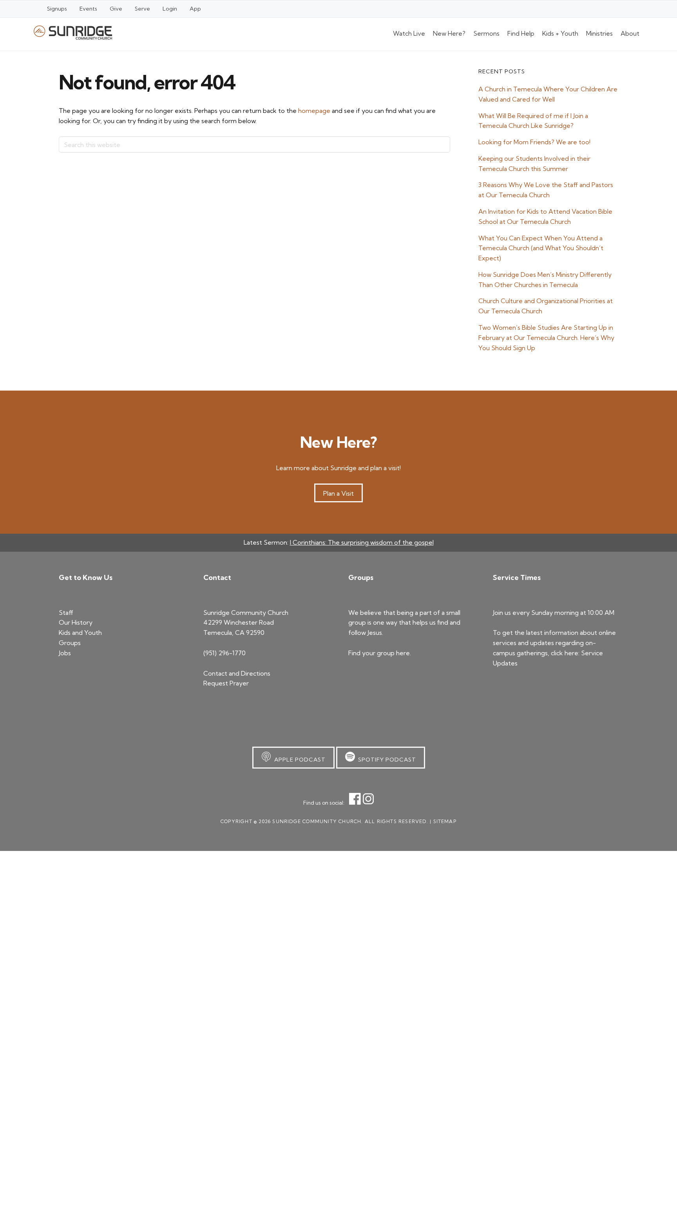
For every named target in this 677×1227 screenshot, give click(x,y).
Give (116, 8)
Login (170, 8)
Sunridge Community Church (73, 32)
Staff (66, 612)
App (195, 8)
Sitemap (444, 821)
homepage (314, 111)
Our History (75, 622)
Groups (70, 643)
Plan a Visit (338, 493)
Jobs (65, 653)
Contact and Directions (236, 673)
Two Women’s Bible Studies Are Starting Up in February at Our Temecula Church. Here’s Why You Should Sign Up (546, 338)
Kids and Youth (80, 632)
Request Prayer (226, 683)
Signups (57, 8)
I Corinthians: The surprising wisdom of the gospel (362, 542)
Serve (142, 8)
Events (88, 8)
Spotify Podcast (385, 759)
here (403, 653)
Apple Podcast (298, 759)
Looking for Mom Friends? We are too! (534, 142)
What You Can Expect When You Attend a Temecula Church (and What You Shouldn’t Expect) (540, 248)
